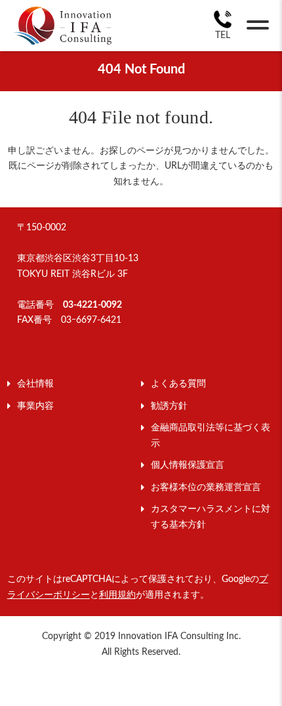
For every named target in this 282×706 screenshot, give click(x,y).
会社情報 (35, 383)
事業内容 (35, 406)
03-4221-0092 (92, 305)
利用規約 (117, 595)
